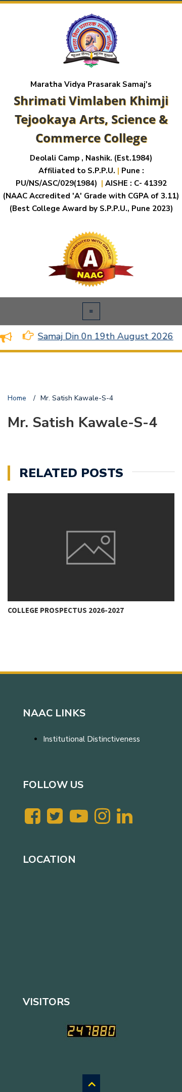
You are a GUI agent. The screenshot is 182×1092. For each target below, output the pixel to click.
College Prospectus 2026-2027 (66, 610)
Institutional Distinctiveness (91, 739)
